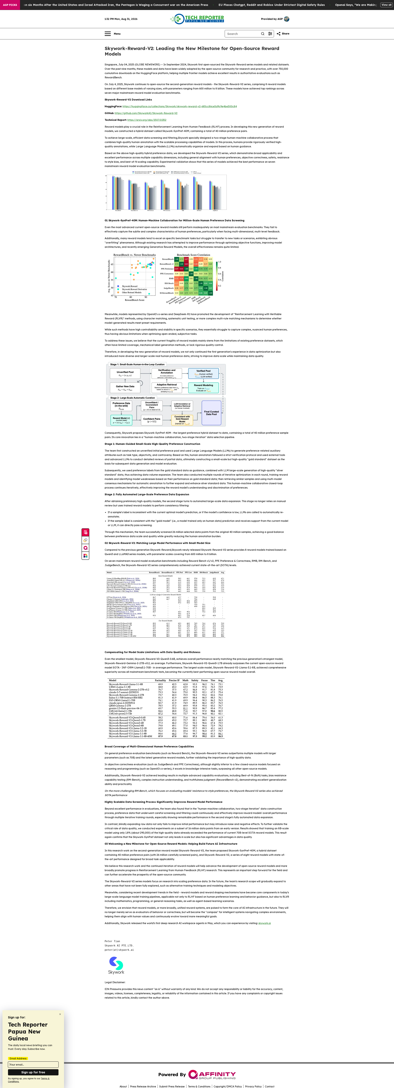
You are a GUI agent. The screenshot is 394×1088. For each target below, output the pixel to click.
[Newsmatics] (85, 555)
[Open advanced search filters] (270, 33)
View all (386, 4)
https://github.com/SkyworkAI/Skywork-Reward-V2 (146, 113)
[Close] (60, 1014)
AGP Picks (10, 4)
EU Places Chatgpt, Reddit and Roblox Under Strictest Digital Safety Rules (272, 5)
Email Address (18, 1058)
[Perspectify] (85, 540)
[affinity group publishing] (85, 548)
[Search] (262, 33)
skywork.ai (264, 923)
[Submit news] (85, 532)
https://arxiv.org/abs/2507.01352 (146, 119)
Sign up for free (33, 1072)
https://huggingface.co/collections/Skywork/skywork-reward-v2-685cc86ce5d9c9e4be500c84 (180, 106)
